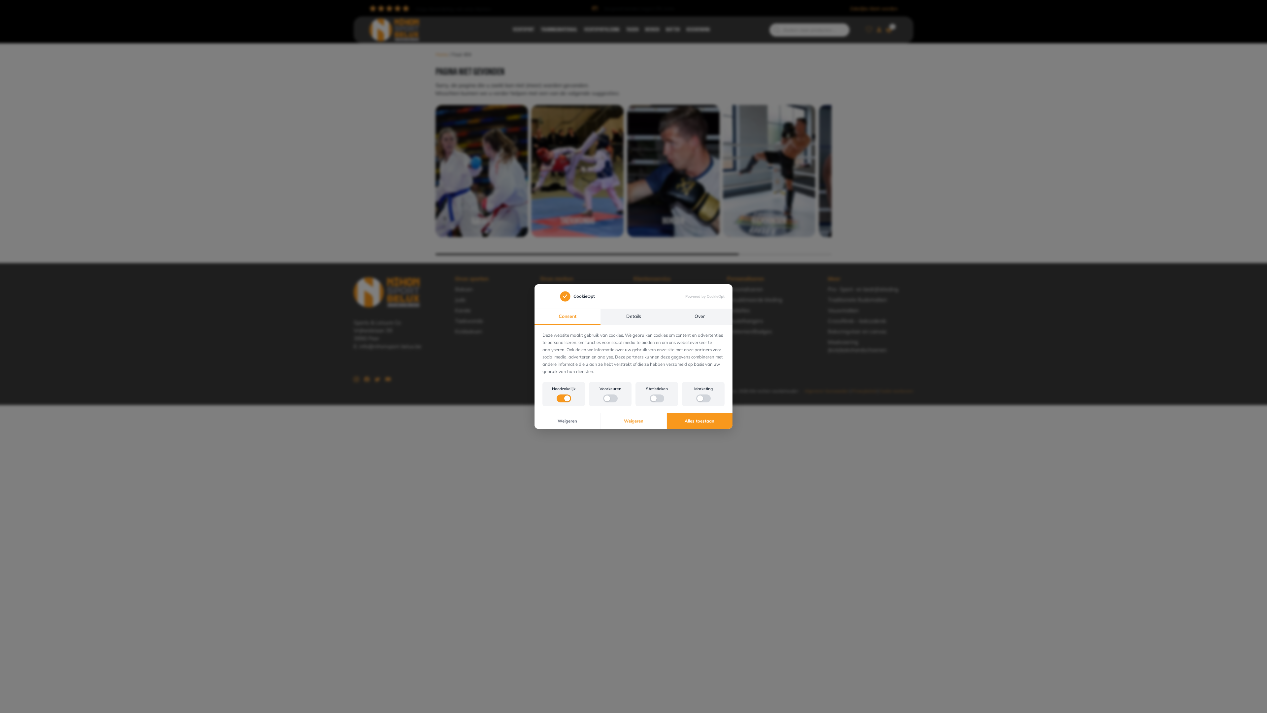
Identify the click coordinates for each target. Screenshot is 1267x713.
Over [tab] (700, 316)
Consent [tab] (567, 316)
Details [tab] (633, 316)
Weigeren (567, 421)
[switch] (564, 398)
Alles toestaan (699, 421)
